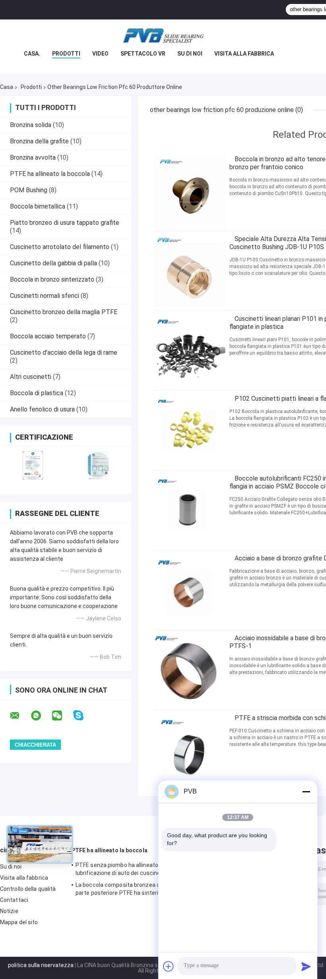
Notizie (9, 911)
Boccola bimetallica (37, 206)
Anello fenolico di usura (42, 409)
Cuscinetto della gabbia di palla (53, 263)
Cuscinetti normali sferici (44, 295)
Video (100, 53)
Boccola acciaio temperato (48, 336)
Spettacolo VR (142, 53)
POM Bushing (28, 190)
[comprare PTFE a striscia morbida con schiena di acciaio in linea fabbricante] (189, 750)
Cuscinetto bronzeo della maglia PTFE (63, 312)
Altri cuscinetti (30, 376)
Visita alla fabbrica (244, 53)
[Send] (306, 966)
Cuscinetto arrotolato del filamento (59, 247)
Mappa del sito (19, 922)
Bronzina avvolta (33, 157)
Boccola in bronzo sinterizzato (52, 279)
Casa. (32, 53)
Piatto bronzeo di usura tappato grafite (64, 222)
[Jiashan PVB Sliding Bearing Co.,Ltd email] (20, 715)
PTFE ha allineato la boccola (50, 174)
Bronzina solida (30, 125)
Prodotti (66, 53)
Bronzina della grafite (39, 141)
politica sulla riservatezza (41, 965)
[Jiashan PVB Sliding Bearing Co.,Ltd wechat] (62, 715)
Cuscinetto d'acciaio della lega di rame (63, 352)
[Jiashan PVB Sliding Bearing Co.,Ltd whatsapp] (41, 715)
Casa (6, 87)
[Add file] (168, 966)
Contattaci (14, 900)
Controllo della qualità (28, 889)
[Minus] (306, 791)
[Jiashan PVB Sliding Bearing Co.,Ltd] (163, 35)
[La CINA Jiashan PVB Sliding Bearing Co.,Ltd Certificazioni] (33, 465)
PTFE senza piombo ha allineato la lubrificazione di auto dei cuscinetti (121, 869)
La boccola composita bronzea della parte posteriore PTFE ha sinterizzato (125, 889)
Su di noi (189, 53)
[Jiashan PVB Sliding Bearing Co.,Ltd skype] (83, 715)
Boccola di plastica (36, 393)
